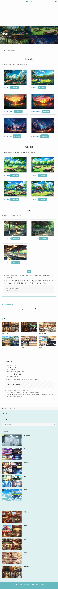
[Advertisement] (29, 14)
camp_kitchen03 (7, 262)
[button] (8, 309)
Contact (43, 584)
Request (38, 584)
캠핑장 (10, 36)
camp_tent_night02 (35, 136)
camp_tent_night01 (8, 136)
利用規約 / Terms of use (24, 584)
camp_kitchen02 (34, 238)
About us (15, 584)
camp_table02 (34, 175)
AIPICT (29, 2)
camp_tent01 (6, 87)
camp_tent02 (34, 87)
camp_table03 (7, 199)
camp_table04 (34, 199)
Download (15, 87)
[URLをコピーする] (49, 309)
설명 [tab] (29, 271)
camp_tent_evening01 (8, 111)
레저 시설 (6, 36)
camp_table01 (7, 175)
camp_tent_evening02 (36, 111)
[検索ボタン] (56, 2)
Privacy (32, 584)
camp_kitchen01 (7, 238)
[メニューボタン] (2, 2)
